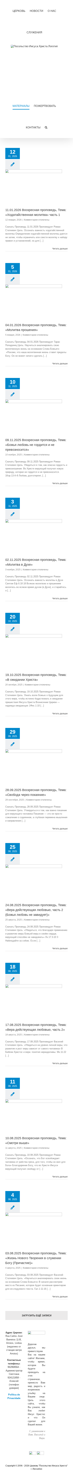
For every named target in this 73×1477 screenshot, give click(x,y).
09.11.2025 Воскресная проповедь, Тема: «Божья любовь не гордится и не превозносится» (35, 444)
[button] (46, 127)
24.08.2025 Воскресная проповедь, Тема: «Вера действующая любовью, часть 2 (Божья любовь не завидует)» (35, 910)
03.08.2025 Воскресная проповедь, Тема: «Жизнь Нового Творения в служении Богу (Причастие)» (35, 1258)
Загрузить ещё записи (36, 1315)
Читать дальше (60, 248)
